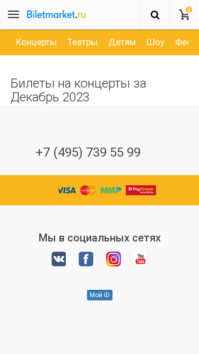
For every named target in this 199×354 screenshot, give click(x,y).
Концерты (36, 42)
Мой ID (100, 295)
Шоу (155, 42)
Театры (82, 42)
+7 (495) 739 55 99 (88, 152)
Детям (122, 42)
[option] (36, 42)
